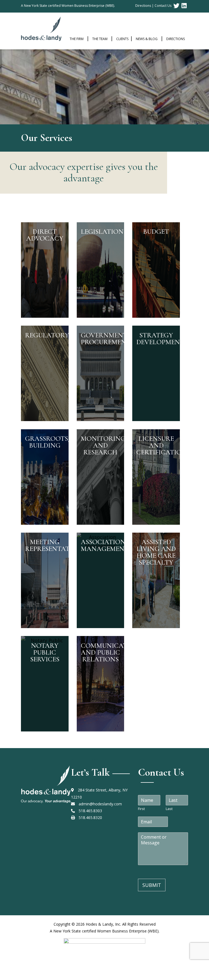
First (141, 808)
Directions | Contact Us (153, 5)
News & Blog (147, 39)
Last (169, 808)
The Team (99, 39)
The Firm (77, 39)
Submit (151, 885)
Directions (175, 39)
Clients (122, 39)
